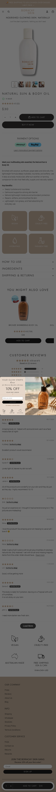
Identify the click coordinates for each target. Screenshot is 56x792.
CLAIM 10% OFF (12, 402)
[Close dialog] (55, 378)
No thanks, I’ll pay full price (12, 405)
